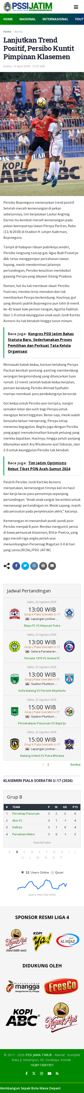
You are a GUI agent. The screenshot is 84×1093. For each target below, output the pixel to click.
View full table (42, 843)
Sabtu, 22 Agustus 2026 (41, 602)
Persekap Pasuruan (26, 813)
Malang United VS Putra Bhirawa (42, 756)
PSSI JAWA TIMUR (39, 1055)
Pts (75, 807)
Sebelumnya (12, 764)
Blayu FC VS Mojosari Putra (42, 625)
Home (8, 19)
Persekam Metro (23, 834)
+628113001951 (42, 1065)
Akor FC (17, 820)
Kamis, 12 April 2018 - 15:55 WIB (24, 66)
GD (65, 807)
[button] (9, 852)
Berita (18, 32)
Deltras (17, 827)
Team (16, 807)
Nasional (27, 19)
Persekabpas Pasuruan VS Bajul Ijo (42, 723)
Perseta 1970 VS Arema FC (42, 658)
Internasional (55, 19)
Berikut (75, 764)
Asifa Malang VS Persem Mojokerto (42, 691)
